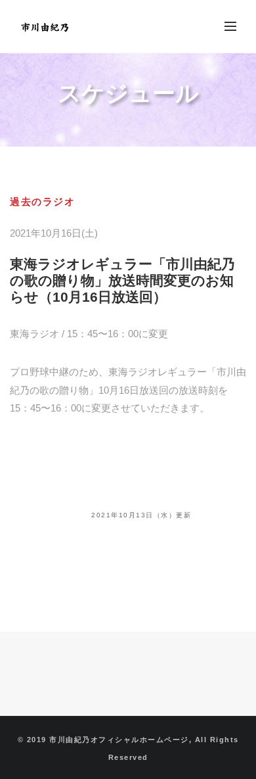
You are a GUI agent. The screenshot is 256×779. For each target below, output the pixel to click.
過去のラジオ (42, 201)
